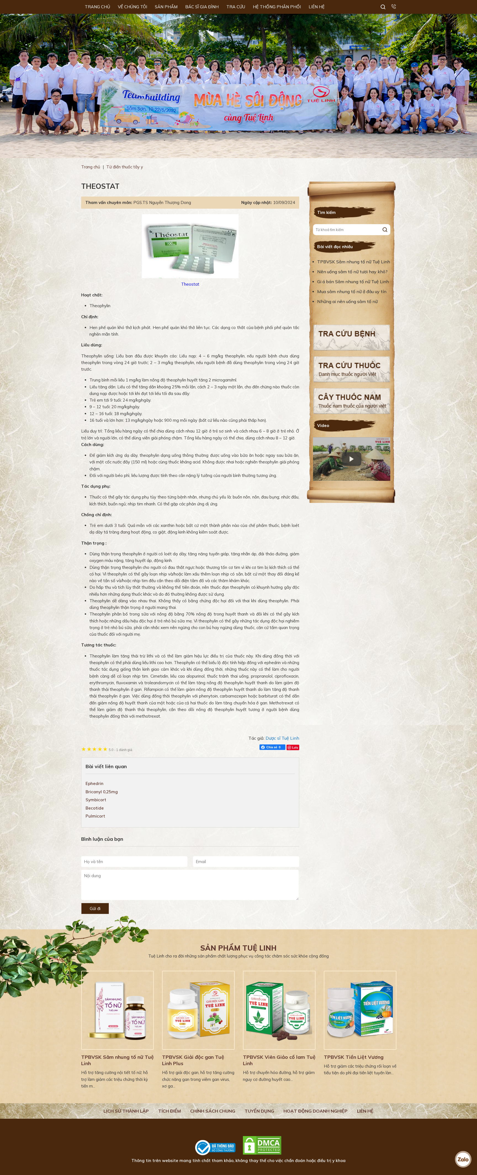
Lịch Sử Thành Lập (126, 1111)
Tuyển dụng (259, 1111)
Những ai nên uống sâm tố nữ (348, 301)
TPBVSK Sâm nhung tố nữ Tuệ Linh (353, 261)
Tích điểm (169, 1111)
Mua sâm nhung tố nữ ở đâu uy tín (351, 291)
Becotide (95, 808)
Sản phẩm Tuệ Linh (238, 948)
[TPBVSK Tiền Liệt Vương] (360, 1010)
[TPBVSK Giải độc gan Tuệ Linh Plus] (198, 1010)
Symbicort (96, 799)
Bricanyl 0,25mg (102, 791)
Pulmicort (95, 816)
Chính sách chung (212, 1111)
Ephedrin (95, 783)
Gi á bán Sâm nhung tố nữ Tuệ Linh (353, 281)
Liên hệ (365, 1111)
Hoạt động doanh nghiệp (315, 1111)
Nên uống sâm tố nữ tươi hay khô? (352, 271)
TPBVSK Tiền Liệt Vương (353, 1057)
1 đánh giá (120, 750)
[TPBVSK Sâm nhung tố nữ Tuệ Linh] (117, 1010)
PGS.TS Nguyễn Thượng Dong (162, 202)
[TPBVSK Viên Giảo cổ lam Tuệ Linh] (279, 1010)
